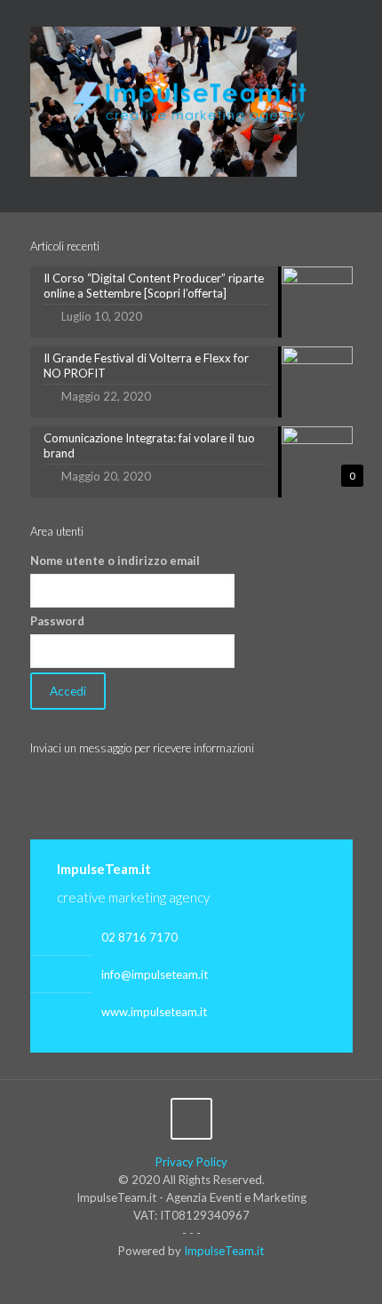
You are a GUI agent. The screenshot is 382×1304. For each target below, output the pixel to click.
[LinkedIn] (203, 17)
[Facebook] (156, 17)
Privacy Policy (191, 1162)
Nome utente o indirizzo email (115, 560)
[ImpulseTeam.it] (191, 98)
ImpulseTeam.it (224, 1251)
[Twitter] (180, 17)
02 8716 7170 (139, 937)
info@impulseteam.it (154, 974)
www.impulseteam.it (154, 1012)
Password (57, 621)
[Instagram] (226, 17)
